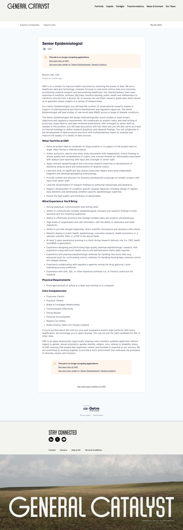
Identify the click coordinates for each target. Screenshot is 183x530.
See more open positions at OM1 (91, 386)
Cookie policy (98, 415)
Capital (109, 6)
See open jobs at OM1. (59, 61)
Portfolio (99, 6)
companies (29, 25)
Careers (63, 450)
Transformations (135, 6)
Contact (52, 450)
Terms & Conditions (93, 450)
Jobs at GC (76, 450)
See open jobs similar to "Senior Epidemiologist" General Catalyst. (78, 64)
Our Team (170, 6)
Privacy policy (85, 415)
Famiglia (120, 6)
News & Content (155, 6)
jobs (50, 25)
